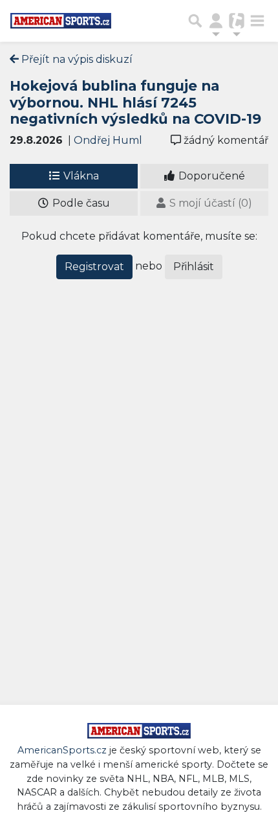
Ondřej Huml (108, 140)
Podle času (80, 203)
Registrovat (94, 266)
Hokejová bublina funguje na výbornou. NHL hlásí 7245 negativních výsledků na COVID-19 (135, 102)
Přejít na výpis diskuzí (76, 59)
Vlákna (80, 176)
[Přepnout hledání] (195, 20)
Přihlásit (193, 266)
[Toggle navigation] (257, 20)
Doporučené (210, 176)
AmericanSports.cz (62, 750)
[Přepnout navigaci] (216, 20)
